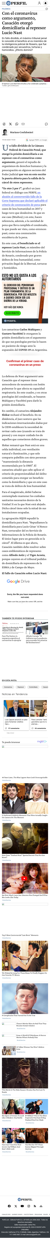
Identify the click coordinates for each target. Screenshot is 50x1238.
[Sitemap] (41, 1206)
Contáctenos (28, 1214)
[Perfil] (25, 1200)
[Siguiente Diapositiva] (46, 714)
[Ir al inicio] (16, 3)
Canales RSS (6, 1214)
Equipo (45, 1214)
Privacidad (38, 1214)
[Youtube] (22, 1206)
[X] (15, 1206)
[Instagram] (29, 1206)
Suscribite (12, 313)
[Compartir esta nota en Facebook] (4, 124)
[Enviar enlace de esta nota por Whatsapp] (17, 124)
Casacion (46, 687)
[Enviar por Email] (23, 124)
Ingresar (39, 3)
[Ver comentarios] (46, 9)
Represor (21, 687)
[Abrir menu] (4, 3)
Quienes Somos (17, 1214)
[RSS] (35, 1206)
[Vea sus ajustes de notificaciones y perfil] (45, 3)
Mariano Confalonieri (21, 132)
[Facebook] (9, 1206)
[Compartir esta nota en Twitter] (10, 124)
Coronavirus (8, 687)
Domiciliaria (33, 687)
